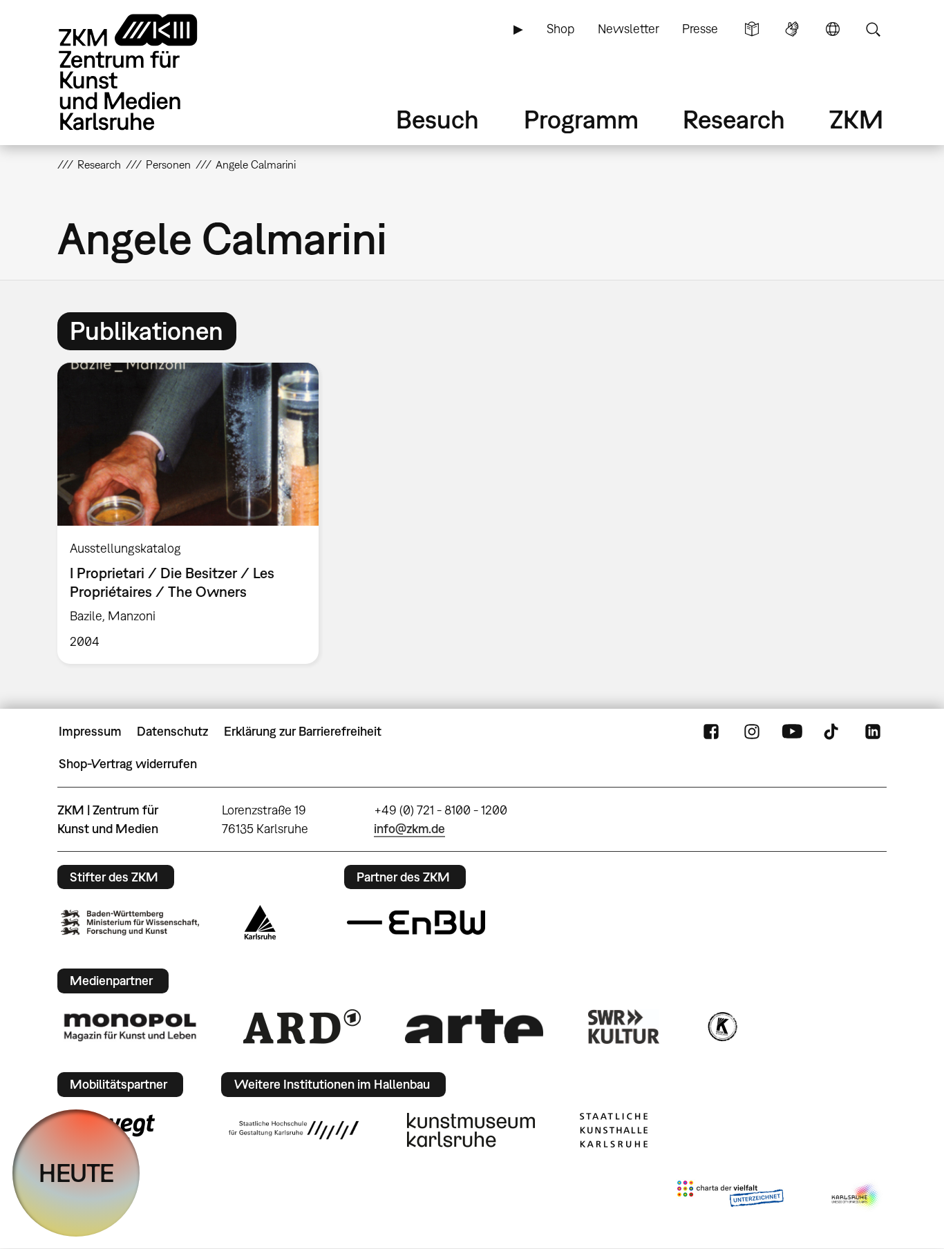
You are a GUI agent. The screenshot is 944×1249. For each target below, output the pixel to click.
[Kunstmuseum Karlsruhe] (471, 1130)
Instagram (752, 731)
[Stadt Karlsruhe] (260, 922)
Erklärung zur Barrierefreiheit (302, 731)
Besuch (437, 119)
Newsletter (628, 28)
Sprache (833, 29)
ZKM (856, 119)
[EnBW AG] (416, 922)
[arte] (474, 1026)
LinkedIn (873, 731)
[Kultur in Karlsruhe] (721, 1026)
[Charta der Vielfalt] (730, 1196)
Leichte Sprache (752, 29)
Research (734, 119)
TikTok (833, 731)
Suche (873, 29)
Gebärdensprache (792, 29)
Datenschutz (172, 731)
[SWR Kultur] (624, 1026)
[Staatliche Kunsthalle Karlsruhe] (614, 1130)
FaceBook (711, 731)
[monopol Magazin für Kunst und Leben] (130, 1026)
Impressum (90, 731)
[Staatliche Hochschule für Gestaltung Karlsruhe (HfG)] (294, 1130)
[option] (194, 513)
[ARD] (302, 1026)
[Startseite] (147, 72)
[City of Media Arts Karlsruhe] (856, 1196)
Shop (560, 28)
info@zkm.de (409, 828)
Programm (581, 119)
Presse (700, 28)
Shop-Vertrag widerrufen (128, 763)
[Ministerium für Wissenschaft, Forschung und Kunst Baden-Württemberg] (130, 922)
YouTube (792, 731)
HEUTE (76, 1173)
